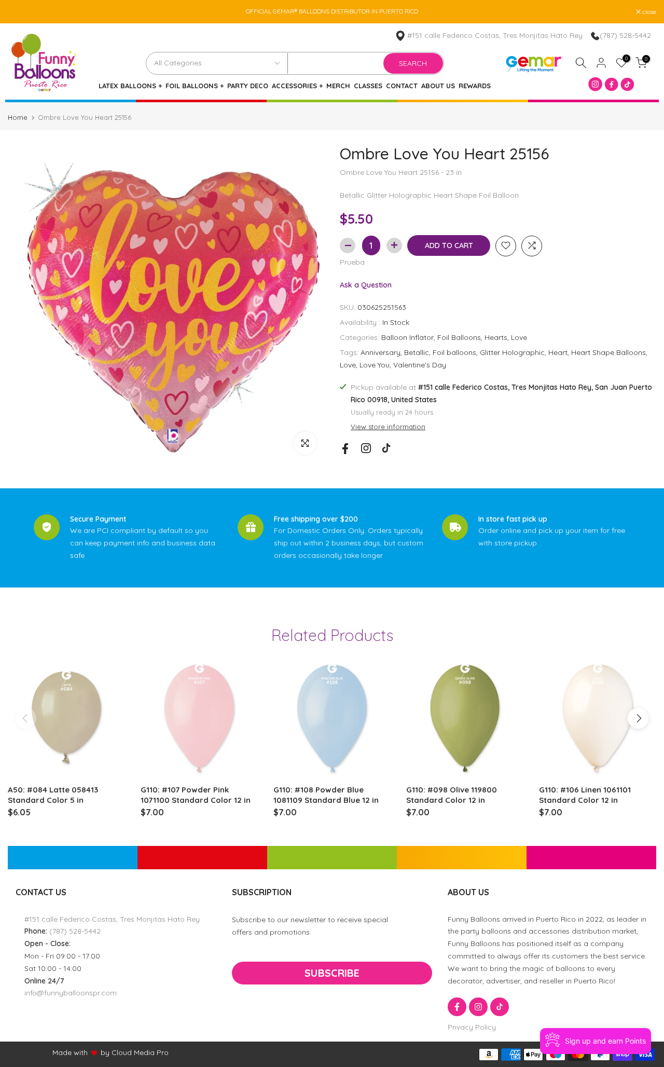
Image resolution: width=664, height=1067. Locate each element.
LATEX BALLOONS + (130, 86)
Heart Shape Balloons (608, 352)
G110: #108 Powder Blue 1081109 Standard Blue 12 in (326, 795)
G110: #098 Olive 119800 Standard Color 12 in (451, 795)
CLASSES (368, 86)
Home (17, 117)
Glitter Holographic (512, 352)
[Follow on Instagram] (366, 448)
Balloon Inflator (407, 337)
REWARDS (475, 86)
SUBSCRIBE (332, 972)
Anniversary (380, 352)
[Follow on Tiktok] (386, 448)
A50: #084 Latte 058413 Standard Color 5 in (53, 795)
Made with (70, 1052)
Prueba (352, 261)
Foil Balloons (459, 337)
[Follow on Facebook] (345, 448)
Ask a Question (366, 284)
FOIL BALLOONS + (194, 86)
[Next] (638, 718)
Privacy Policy (472, 1027)
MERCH (338, 86)
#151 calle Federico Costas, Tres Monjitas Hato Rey (495, 35)
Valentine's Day (419, 364)
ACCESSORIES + (297, 86)
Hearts (496, 337)
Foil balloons (454, 352)
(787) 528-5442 (625, 35)
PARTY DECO (247, 86)
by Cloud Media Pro (135, 1052)
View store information (388, 426)
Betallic (416, 352)
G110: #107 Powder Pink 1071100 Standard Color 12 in (196, 795)
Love (519, 337)
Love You (374, 364)
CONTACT (402, 86)
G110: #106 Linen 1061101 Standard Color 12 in (585, 795)
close (20, 12)
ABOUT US (438, 86)
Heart (558, 352)
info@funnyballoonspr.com (70, 992)
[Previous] (26, 718)
